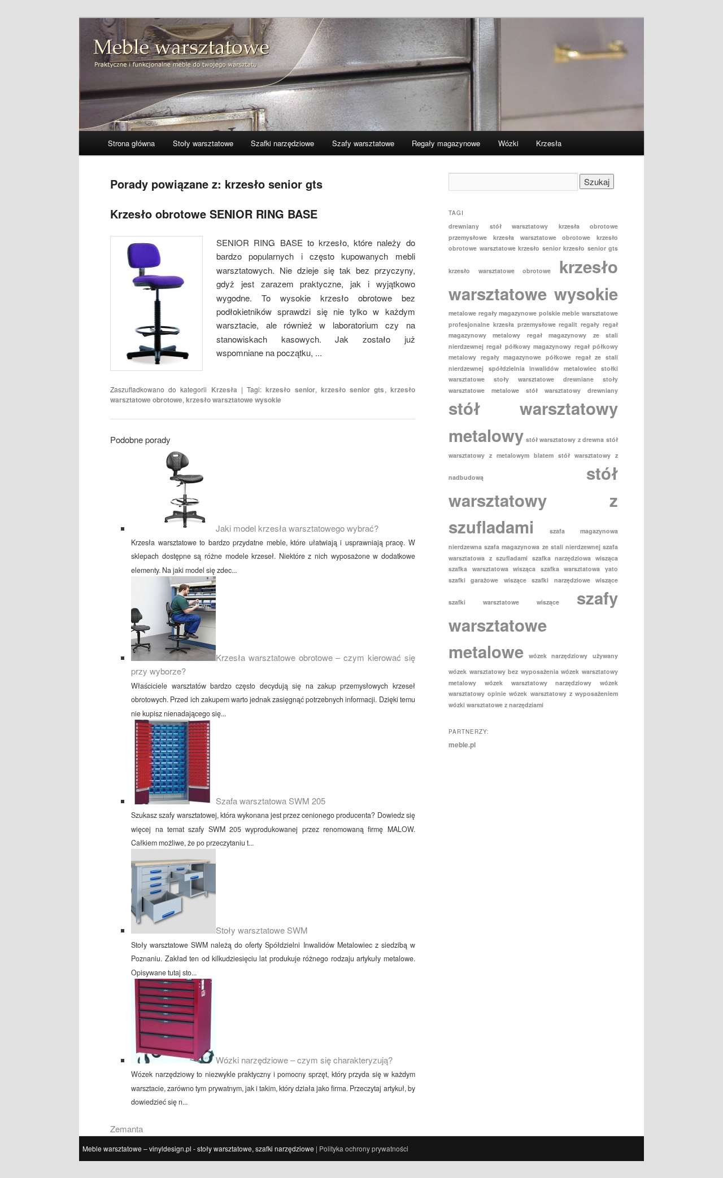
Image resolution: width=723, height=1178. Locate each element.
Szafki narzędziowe (282, 143)
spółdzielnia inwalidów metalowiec (542, 368)
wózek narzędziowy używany (573, 655)
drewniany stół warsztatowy (498, 226)
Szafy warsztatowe (363, 143)
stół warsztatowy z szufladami (533, 499)
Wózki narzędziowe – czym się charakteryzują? (304, 1060)
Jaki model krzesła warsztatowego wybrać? (297, 528)
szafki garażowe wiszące (487, 580)
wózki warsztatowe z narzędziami (495, 704)
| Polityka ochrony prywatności (362, 1148)
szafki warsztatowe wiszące (503, 602)
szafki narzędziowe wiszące (575, 580)
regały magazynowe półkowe (526, 357)
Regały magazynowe (446, 143)
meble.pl (462, 744)
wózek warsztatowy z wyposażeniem (563, 693)
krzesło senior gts (353, 389)
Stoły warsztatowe (203, 143)
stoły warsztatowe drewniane (544, 379)
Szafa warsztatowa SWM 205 (270, 801)
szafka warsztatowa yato (579, 568)
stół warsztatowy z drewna (565, 439)
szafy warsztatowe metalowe (533, 624)
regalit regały (579, 324)
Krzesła (548, 143)
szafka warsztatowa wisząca (491, 568)
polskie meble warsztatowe (578, 313)
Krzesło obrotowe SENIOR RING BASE (213, 213)
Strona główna (131, 143)
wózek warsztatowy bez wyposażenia (503, 671)
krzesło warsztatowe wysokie (233, 400)
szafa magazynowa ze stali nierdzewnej (542, 546)
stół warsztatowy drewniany (572, 390)
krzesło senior (290, 389)
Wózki (508, 143)
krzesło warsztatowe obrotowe (499, 270)
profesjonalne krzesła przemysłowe (502, 324)
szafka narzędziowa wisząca (575, 558)
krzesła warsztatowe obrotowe (542, 237)
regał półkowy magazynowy (528, 346)
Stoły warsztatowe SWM (262, 930)
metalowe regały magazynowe (492, 313)
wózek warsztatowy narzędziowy (538, 682)
